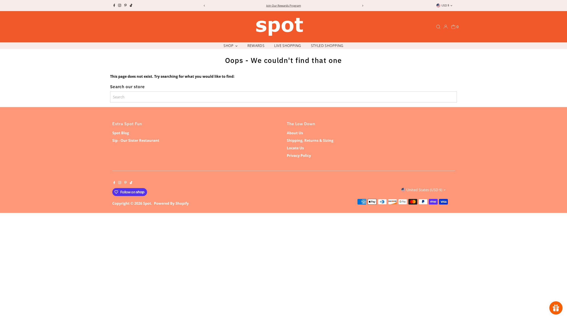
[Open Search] (438, 27)
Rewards (256, 45)
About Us (295, 132)
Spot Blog (120, 132)
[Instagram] (119, 5)
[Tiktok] (131, 5)
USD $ (445, 5)
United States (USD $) (424, 189)
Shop (228, 45)
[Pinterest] (125, 5)
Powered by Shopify (171, 203)
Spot (147, 203)
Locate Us (295, 148)
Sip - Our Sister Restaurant (135, 140)
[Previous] (205, 6)
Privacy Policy (299, 155)
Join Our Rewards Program (283, 6)
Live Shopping (287, 45)
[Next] (362, 6)
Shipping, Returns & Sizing (310, 140)
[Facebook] (114, 5)
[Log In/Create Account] (446, 27)
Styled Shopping (327, 45)
